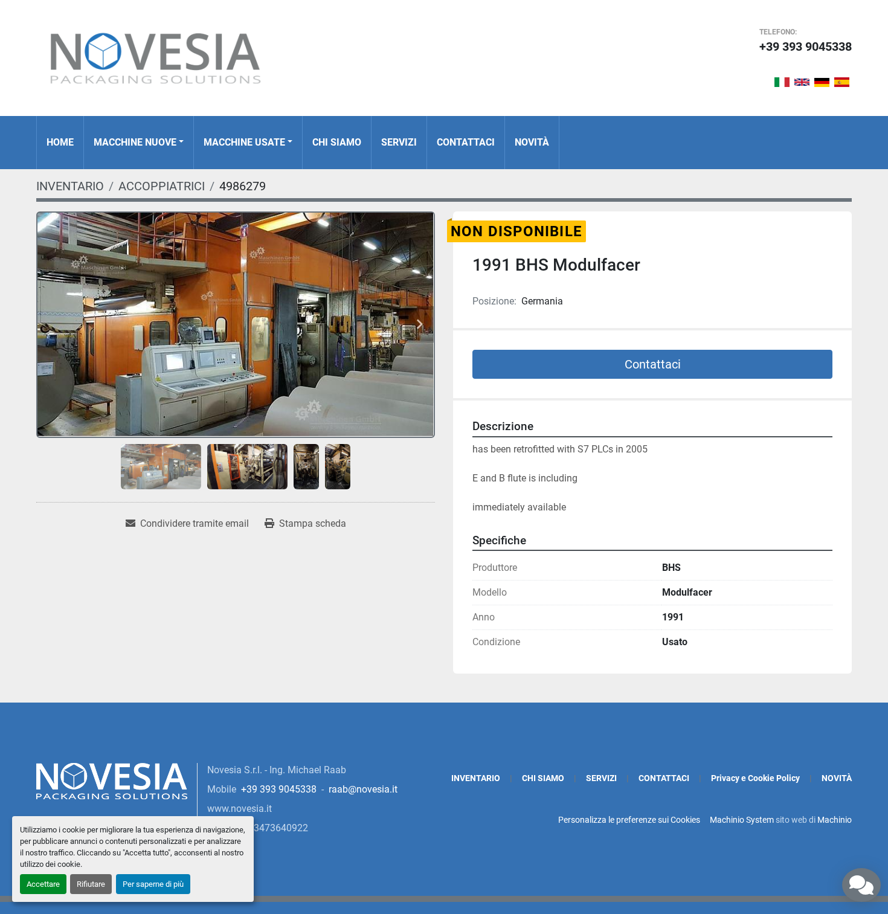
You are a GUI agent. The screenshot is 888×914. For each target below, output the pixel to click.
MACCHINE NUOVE (135, 142)
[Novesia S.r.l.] (111, 780)
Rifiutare (91, 884)
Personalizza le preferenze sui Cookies (629, 820)
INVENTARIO (475, 778)
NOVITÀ (532, 142)
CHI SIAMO (336, 142)
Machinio (834, 820)
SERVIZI (399, 142)
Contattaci (653, 364)
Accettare (43, 884)
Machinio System (742, 820)
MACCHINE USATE (244, 142)
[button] (138, 142)
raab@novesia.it (363, 789)
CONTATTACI (466, 142)
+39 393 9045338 (805, 46)
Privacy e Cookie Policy (755, 778)
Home (60, 142)
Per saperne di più (153, 884)
